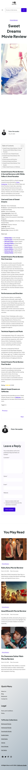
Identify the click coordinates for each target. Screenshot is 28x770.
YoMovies (18, 397)
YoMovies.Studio (22, 765)
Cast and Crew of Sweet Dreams (11, 153)
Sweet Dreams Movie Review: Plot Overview (11, 156)
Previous (4, 410)
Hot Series (4, 750)
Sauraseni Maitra (9, 243)
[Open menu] (2, 10)
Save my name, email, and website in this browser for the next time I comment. (13, 502)
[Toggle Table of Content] (21, 146)
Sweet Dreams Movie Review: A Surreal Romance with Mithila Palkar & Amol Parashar (12, 150)
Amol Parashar (8, 239)
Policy (3, 713)
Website (6, 492)
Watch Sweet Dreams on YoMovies (11, 167)
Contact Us (4, 699)
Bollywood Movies (6, 724)
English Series (5, 735)
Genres (3, 742)
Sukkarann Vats (8, 251)
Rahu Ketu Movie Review (12, 567)
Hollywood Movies (6, 727)
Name (5, 476)
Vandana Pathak (8, 252)
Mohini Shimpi (8, 247)
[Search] (24, 10)
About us (3, 691)
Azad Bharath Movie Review (13, 611)
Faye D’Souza (8, 245)
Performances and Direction (10, 159)
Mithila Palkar (8, 237)
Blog (2, 694)
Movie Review (14, 20)
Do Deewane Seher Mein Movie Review (12, 657)
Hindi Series (4, 739)
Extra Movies (4, 746)
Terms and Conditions (7, 710)
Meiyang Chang (8, 241)
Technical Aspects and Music (10, 161)
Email (5, 484)
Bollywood (4, 696)
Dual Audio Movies (6, 731)
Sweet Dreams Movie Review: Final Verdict (11, 164)
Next (22, 417)
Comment (7, 457)
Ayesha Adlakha (8, 249)
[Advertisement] (14, 112)
